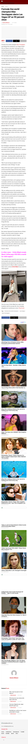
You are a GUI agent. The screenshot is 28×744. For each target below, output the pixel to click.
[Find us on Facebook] (1, 740)
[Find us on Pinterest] (5, 740)
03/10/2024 (19, 713)
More (17, 733)
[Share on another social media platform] (23, 41)
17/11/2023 (14, 22)
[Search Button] (26, 2)
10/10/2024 (19, 701)
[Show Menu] (23, 2)
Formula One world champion (11, 311)
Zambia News (8, 731)
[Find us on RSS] (9, 740)
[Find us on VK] (7, 740)
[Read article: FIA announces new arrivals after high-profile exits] (5, 700)
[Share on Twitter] (16, 41)
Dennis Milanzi (6, 22)
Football (22, 731)
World (2, 733)
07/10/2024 (19, 707)
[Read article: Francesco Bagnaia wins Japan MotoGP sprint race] (5, 706)
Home (2, 6)
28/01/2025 (19, 695)
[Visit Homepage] (7, 2)
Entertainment (16, 731)
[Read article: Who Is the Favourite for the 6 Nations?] (5, 693)
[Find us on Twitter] (3, 740)
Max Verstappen (21, 44)
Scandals (7, 733)
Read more (21, 308)
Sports (6, 6)
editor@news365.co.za (8, 726)
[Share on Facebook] (9, 41)
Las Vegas (22, 311)
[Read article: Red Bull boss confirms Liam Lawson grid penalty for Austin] (5, 712)
